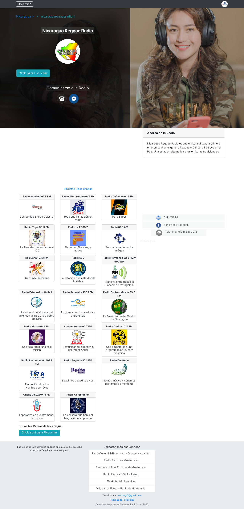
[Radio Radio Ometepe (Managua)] (119, 371)
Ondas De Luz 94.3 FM (37, 394)
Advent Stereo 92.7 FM (78, 326)
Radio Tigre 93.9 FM (36, 227)
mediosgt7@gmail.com (129, 495)
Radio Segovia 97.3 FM (78, 360)
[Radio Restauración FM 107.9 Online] (37, 375)
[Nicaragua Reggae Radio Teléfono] (62, 98)
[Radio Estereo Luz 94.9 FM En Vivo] (37, 303)
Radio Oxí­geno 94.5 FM (119, 196)
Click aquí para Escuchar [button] (39, 432)
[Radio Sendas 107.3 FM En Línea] (37, 207)
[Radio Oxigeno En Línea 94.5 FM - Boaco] (119, 207)
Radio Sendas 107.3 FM (37, 196)
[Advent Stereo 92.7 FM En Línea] (78, 337)
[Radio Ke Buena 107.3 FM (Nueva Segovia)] (37, 268)
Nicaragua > (25, 16)
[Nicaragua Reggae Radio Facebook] (74, 98)
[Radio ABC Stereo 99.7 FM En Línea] (78, 207)
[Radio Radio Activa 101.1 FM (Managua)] (119, 337)
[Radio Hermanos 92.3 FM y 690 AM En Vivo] (119, 272)
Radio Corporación (78, 394)
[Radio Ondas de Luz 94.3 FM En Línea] (37, 405)
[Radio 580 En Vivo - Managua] (78, 268)
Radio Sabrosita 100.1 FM (78, 292)
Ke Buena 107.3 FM (36, 257)
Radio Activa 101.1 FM (119, 326)
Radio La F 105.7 (78, 227)
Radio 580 (78, 257)
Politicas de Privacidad (122, 499)
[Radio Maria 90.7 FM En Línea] (37, 337)
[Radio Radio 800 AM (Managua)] (119, 237)
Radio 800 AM (119, 227)
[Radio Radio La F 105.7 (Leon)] (78, 237)
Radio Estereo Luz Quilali (37, 292)
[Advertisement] (78, 156)
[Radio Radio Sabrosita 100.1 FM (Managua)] (78, 303)
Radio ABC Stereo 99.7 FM (78, 196)
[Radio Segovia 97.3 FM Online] (78, 371)
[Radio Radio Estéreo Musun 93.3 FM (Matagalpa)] (119, 306)
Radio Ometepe (119, 360)
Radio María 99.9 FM (37, 326)
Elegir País (24, 3)
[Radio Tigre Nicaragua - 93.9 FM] (37, 237)
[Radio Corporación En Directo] (78, 405)
